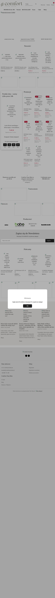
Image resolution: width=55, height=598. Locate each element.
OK (28, 306)
